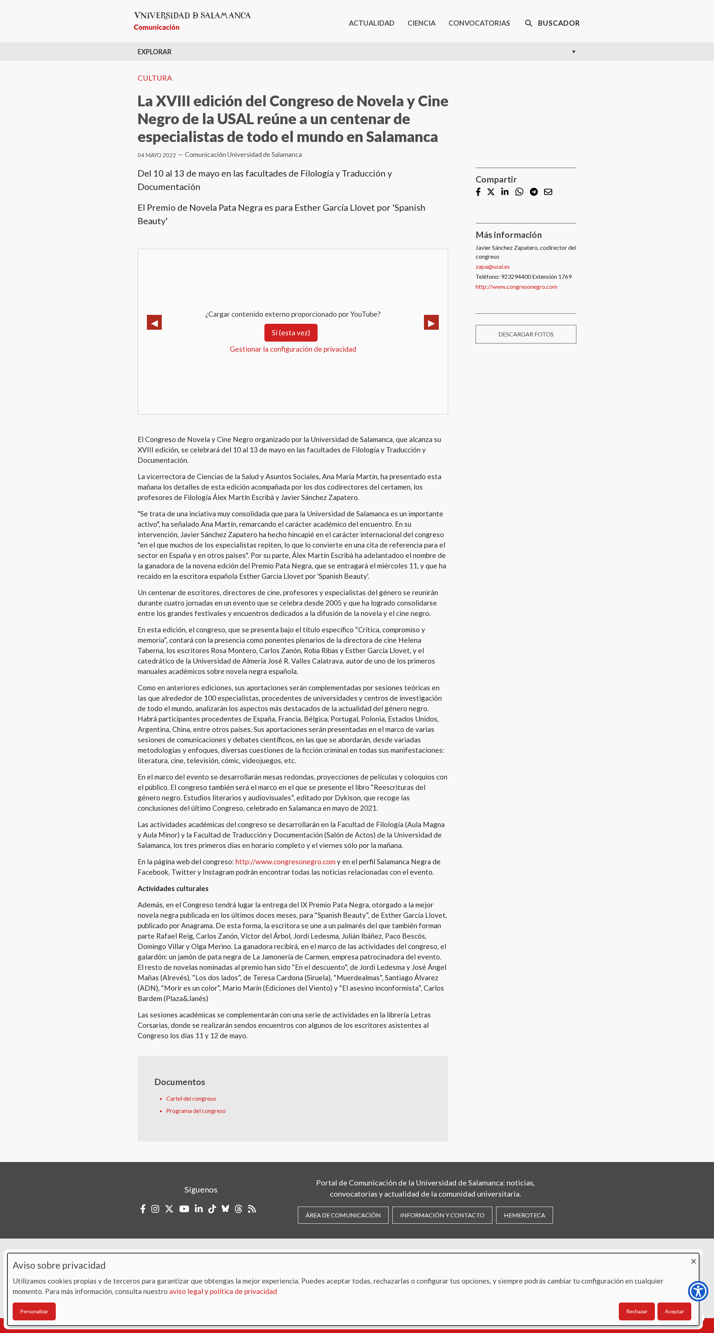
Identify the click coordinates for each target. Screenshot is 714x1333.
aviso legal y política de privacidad (223, 1291)
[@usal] (238, 1209)
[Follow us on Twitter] (491, 192)
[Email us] (548, 192)
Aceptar (674, 1311)
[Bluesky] (225, 1209)
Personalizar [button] (34, 1311)
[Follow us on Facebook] (478, 192)
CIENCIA (421, 23)
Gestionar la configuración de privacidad (293, 349)
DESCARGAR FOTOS (526, 334)
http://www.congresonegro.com (285, 861)
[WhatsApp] (519, 192)
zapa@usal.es (493, 266)
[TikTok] (212, 1209)
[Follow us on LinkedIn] (504, 192)
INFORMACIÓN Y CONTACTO (442, 1215)
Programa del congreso (196, 1110)
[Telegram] (534, 192)
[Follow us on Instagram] (155, 1209)
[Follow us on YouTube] (184, 1209)
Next (431, 322)
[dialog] (353, 1289)
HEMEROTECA (524, 1215)
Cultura (155, 77)
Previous (154, 322)
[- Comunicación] (195, 21)
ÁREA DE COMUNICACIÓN (343, 1215)
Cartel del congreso (191, 1098)
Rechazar (636, 1311)
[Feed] (252, 1209)
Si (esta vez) (291, 332)
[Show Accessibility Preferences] (698, 1291)
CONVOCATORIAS (479, 23)
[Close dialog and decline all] (693, 1257)
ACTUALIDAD (372, 23)
